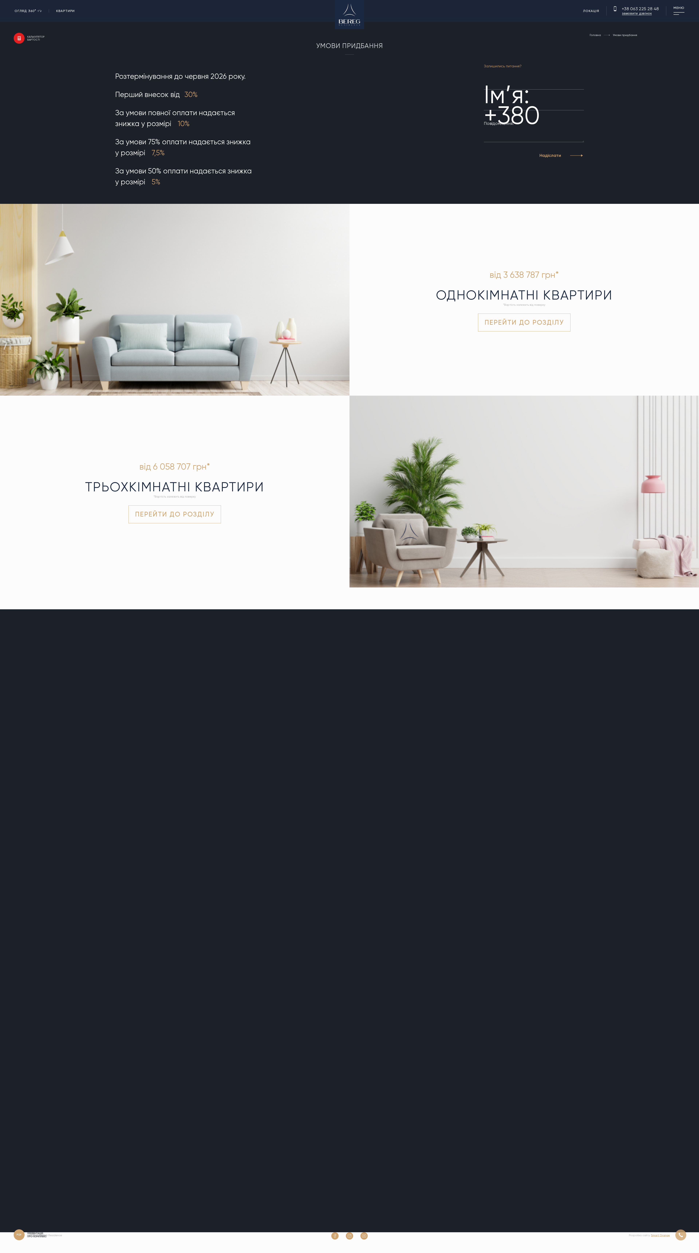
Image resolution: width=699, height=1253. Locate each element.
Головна (595, 35)
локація (591, 11)
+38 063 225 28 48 (640, 9)
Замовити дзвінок (637, 13)
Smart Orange (660, 1235)
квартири (65, 11)
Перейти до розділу (524, 322)
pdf (19, 1234)
